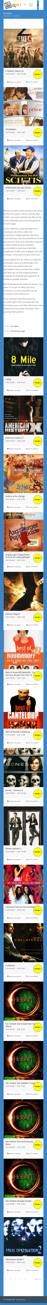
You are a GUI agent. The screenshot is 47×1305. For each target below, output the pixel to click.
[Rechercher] (23, 5)
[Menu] (29, 5)
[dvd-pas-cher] (19, 5)
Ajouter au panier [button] (15, 82)
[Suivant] (39, 95)
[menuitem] (23, 5)
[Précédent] (7, 95)
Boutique (8, 13)
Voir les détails (33, 82)
